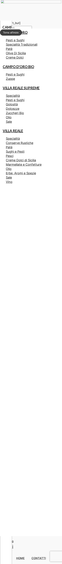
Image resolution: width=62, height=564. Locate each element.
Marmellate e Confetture (24, 164)
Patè (9, 49)
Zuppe (10, 79)
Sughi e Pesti (15, 151)
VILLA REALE (13, 131)
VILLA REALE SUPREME (21, 88)
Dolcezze (12, 108)
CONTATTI (39, 558)
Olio (9, 117)
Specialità (13, 96)
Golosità (12, 104)
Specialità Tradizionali (21, 44)
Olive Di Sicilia (16, 53)
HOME (20, 558)
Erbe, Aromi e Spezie (21, 173)
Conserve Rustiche (19, 143)
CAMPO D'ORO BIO (18, 66)
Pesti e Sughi (15, 40)
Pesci (9, 156)
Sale (9, 121)
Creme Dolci (15, 57)
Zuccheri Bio (15, 113)
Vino (9, 182)
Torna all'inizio (11, 32)
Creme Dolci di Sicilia (21, 160)
